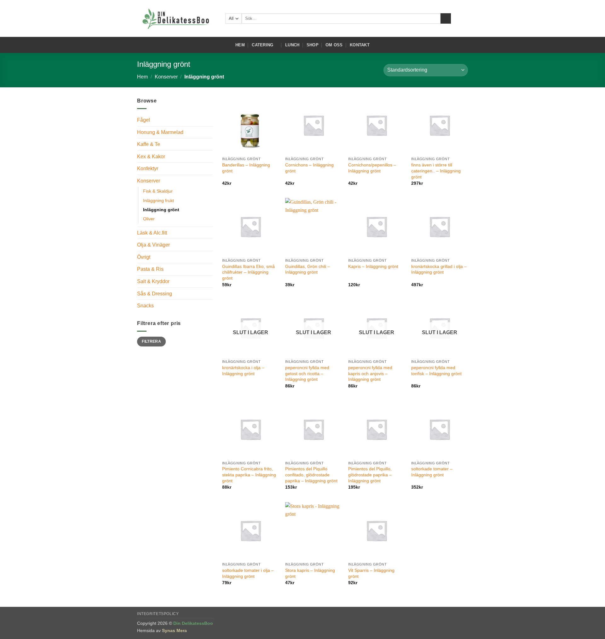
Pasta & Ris (150, 269)
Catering (262, 45)
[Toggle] (209, 132)
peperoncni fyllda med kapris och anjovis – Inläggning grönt (370, 373)
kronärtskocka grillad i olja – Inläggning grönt (439, 269)
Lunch (292, 45)
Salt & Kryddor (153, 281)
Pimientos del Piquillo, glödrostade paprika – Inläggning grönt (370, 474)
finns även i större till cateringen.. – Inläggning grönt (436, 170)
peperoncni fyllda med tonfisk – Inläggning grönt (436, 370)
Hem (240, 45)
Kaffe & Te (148, 144)
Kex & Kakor (151, 156)
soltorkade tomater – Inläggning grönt (431, 471)
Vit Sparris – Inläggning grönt (371, 573)
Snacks (145, 305)
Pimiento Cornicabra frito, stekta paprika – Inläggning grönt (249, 474)
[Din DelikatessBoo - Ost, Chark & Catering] (176, 18)
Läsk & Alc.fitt (152, 232)
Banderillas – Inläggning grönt (246, 167)
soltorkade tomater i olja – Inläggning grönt (248, 573)
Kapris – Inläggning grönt (373, 266)
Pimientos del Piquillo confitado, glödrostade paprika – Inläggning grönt (311, 474)
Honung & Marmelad (160, 132)
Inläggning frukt (158, 200)
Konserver (166, 76)
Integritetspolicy (158, 614)
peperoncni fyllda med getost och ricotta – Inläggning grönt (307, 373)
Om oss (334, 45)
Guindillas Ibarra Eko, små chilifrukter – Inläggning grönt (248, 272)
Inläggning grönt (161, 209)
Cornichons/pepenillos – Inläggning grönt (372, 167)
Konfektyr (147, 168)
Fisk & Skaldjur (158, 191)
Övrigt (143, 257)
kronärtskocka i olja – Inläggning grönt (243, 370)
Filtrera (151, 341)
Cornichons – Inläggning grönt (309, 167)
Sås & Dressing (154, 293)
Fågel (143, 120)
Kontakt (360, 45)
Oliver (149, 218)
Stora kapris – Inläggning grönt (310, 573)
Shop (313, 45)
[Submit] (446, 18)
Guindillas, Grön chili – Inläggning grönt (307, 269)
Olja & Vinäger (153, 244)
